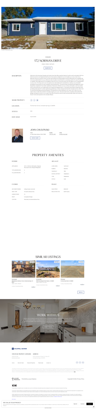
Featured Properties (31, 362)
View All (81, 292)
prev (5, 46)
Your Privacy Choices (48, 407)
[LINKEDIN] (83, 362)
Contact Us (48, 362)
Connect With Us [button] (48, 326)
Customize (82, 403)
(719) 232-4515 (52, 134)
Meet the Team (21, 362)
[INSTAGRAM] (80, 362)
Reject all (75, 403)
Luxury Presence (32, 379)
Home (13, 362)
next (8, 46)
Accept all (90, 403)
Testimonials (40, 362)
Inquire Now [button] (48, 68)
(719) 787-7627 (15, 356)
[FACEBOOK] (77, 362)
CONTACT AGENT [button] (35, 137)
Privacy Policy (80, 379)
